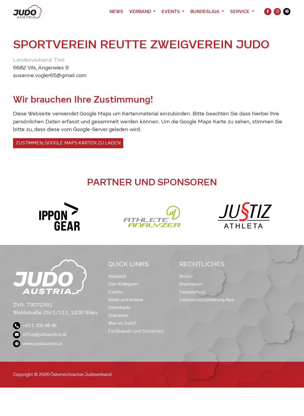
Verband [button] (140, 11)
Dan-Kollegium (123, 284)
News (116, 11)
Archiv (186, 276)
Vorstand (117, 276)
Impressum (190, 284)
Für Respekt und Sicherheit (136, 331)
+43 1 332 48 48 (39, 325)
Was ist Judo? (122, 323)
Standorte (118, 315)
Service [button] (240, 11)
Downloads (119, 307)
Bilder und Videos (125, 299)
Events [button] (171, 11)
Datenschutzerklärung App (206, 299)
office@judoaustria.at (45, 334)
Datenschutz (192, 292)
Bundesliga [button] (205, 11)
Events (115, 292)
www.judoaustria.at (42, 343)
